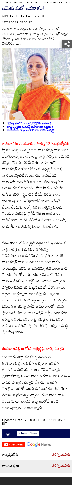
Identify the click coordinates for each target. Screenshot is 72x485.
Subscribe (16, 444)
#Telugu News (28, 433)
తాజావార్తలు (10, 465)
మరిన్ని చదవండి (61, 454)
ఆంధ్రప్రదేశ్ (10, 454)
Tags (7, 433)
